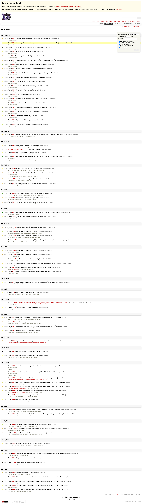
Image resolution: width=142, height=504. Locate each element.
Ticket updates (124, 44)
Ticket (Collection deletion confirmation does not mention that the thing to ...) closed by (37, 477)
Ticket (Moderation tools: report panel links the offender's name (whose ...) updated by (35, 366)
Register (124, 21)
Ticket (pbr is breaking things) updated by (27, 179)
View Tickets (128, 24)
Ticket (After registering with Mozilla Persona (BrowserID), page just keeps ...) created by (41, 414)
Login (94, 21)
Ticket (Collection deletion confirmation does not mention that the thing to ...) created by (36, 490)
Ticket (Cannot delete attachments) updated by (26, 145)
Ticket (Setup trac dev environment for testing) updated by (28, 47)
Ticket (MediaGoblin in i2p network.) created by (24, 322)
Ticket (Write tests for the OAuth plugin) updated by (26, 124)
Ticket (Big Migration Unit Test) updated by (23, 120)
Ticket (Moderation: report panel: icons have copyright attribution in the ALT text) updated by (37, 372)
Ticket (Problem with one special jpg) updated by (25, 472)
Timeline (109, 24)
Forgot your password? (134, 21)
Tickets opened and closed (127, 42)
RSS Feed (72, 499)
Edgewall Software (19, 502)
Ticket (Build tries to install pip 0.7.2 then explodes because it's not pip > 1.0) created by (35, 326)
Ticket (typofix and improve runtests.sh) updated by (26, 111)
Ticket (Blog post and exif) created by (23, 458)
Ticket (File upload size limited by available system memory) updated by (30, 424)
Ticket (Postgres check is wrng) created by (22, 330)
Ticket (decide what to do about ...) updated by (28, 231)
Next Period (136, 26)
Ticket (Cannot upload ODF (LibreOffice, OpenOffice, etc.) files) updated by (37, 282)
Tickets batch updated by (48, 303)
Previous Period (126, 26)
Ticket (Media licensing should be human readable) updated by (29, 64)
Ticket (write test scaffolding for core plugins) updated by (28, 77)
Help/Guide (109, 21)
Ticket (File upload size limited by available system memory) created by (30, 433)
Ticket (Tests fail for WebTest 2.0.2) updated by (25, 90)
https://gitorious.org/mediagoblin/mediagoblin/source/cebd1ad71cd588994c (28, 379)
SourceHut (118, 9)
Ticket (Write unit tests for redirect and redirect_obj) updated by (30, 98)
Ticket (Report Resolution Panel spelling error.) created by (26, 355)
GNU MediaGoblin (129, 501)
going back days (125, 36)
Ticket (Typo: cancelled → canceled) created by (32, 341)
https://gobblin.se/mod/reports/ (18, 388)
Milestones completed (126, 41)
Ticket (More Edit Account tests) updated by (24, 116)
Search (137, 24)
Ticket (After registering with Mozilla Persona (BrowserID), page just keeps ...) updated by (41, 134)
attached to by (27, 149)
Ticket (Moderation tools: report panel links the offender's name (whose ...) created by (35, 395)
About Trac (117, 21)
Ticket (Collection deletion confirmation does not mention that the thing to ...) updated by (37, 481)
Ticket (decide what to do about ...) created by (28, 259)
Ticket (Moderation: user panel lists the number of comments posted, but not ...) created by (36, 378)
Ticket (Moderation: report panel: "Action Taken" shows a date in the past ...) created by (35, 390)
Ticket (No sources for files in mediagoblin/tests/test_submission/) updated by (38, 156)
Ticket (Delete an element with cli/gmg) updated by (30, 173)
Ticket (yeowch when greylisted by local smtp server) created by (28, 202)
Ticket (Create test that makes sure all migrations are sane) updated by (31, 38)
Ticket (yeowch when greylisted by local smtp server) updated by (28, 193)
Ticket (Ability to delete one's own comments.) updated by (28, 68)
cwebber (16, 269)
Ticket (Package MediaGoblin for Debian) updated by (29, 217)
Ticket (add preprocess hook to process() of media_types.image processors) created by (41, 454)
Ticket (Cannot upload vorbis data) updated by (24, 462)
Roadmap (118, 24)
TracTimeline (114, 494)
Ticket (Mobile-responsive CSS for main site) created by (27, 443)
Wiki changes (123, 47)
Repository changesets (126, 45)
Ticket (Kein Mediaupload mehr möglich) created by (25, 152)
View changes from (123, 34)
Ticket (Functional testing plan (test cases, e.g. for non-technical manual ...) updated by (36, 60)
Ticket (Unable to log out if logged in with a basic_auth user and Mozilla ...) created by (40, 409)
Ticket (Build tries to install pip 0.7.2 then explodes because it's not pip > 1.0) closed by (35, 317)
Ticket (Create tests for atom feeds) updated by (25, 81)
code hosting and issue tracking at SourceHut (68, 6)
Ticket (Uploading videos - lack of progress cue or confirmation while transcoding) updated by (38, 43)
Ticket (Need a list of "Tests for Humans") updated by (26, 86)
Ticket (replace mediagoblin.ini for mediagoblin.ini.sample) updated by (32, 267)
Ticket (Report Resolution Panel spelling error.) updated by (26, 351)
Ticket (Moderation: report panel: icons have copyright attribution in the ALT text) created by (37, 386)
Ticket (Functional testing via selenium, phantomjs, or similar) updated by (32, 73)
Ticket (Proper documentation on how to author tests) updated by (30, 107)
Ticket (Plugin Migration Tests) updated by (23, 51)
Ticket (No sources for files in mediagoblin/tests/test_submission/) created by (37, 263)
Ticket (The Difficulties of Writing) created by (26, 307)
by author (121, 38)
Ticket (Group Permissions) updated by (22, 94)
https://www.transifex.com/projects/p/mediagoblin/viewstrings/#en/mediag (27, 342)
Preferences (100, 21)
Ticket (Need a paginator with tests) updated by (24, 56)
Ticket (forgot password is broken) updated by (24, 103)
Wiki (101, 24)
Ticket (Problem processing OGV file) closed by (29, 168)
